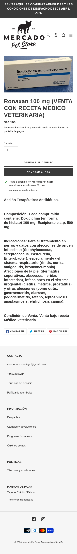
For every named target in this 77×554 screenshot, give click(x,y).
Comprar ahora (38, 172)
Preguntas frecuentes (19, 436)
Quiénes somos (16, 445)
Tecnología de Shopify (52, 542)
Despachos (14, 417)
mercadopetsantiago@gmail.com (26, 364)
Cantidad (8, 143)
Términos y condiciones (21, 470)
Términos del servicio (19, 383)
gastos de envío (39, 127)
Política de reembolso (19, 392)
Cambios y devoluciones (21, 426)
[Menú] (71, 35)
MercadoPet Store (31, 542)
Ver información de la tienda (23, 190)
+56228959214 (16, 373)
